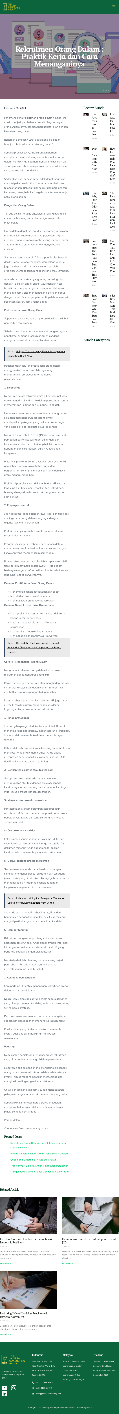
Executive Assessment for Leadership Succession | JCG (89, 1240)
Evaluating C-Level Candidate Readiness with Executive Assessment (24, 1315)
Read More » (5, 1263)
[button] (113, 6)
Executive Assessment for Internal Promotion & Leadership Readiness (26, 1240)
